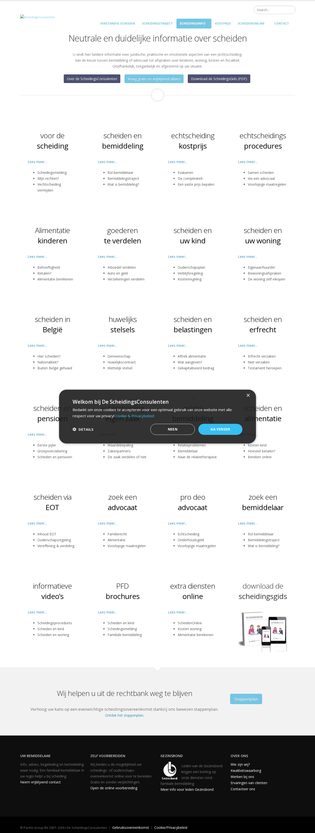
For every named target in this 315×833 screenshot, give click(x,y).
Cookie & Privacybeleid (134, 415)
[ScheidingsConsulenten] (37, 17)
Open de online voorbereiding (113, 788)
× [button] (248, 395)
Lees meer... (177, 161)
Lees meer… (37, 161)
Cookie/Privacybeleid (170, 827)
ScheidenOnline (251, 23)
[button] (83, 429)
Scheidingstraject (157, 23)
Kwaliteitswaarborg (246, 770)
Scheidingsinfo (192, 23)
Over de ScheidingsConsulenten (92, 78)
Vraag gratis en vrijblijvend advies (154, 78)
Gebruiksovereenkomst (130, 827)
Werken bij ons (242, 776)
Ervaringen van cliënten (249, 782)
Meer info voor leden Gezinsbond (187, 789)
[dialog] (157, 417)
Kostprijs (223, 23)
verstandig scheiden (117, 23)
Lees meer (246, 523)
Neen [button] (173, 429)
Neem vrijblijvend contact (40, 782)
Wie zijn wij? (240, 764)
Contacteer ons (243, 789)
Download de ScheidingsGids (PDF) (219, 78)
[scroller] (306, 827)
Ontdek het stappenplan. (124, 715)
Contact (281, 23)
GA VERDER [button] (220, 429)
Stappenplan (246, 699)
